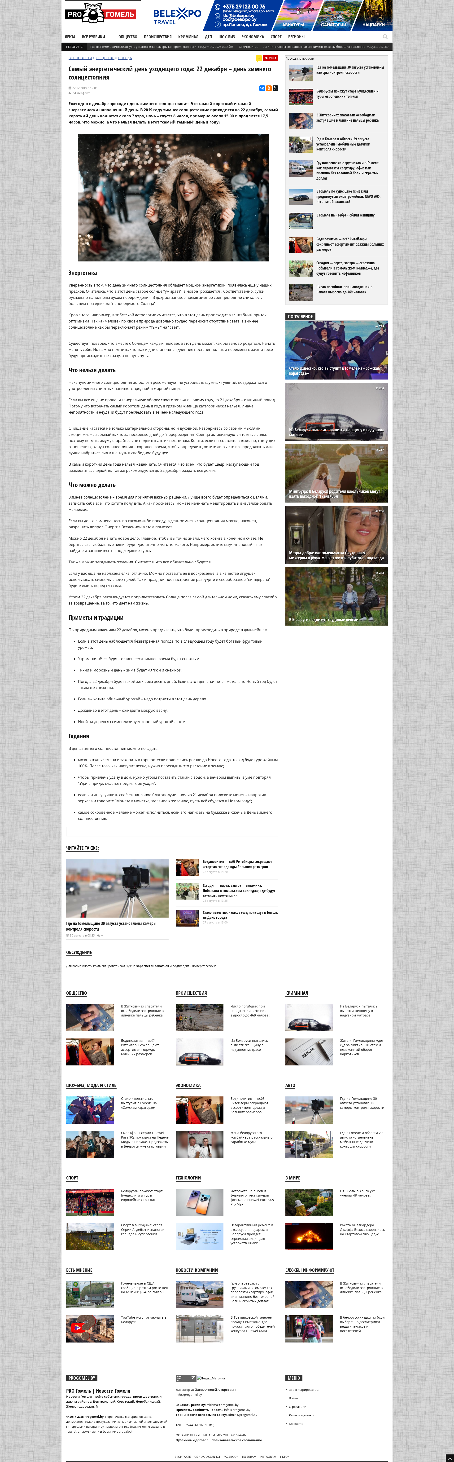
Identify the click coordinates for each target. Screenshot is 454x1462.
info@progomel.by (189, 1394)
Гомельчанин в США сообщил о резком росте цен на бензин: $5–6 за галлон (144, 1287)
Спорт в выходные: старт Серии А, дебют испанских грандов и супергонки (142, 1229)
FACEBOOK (230, 1457)
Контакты (296, 1424)
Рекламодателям (301, 1415)
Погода (125, 58)
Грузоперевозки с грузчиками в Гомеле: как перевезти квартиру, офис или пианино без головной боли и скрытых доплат (347, 170)
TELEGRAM (249, 1457)
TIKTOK (284, 1457)
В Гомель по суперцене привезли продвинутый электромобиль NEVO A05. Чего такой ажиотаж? (348, 196)
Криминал (188, 37)
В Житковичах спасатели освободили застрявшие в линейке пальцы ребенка (347, 117)
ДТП (208, 37)
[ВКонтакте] (262, 88)
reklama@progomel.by (222, 1405)
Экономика (253, 37)
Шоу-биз (226, 37)
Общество (127, 37)
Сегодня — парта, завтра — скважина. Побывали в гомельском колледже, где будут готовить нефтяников (239, 890)
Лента (70, 37)
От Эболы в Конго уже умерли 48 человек (358, 1193)
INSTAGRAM (268, 1457)
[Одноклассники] (269, 88)
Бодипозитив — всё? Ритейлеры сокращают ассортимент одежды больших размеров (302, 46)
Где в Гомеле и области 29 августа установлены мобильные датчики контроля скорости (343, 144)
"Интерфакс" (81, 93)
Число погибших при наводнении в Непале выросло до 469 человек (344, 289)
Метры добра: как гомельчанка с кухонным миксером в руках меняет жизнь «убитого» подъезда (336, 555)
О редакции (297, 1407)
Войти (293, 1398)
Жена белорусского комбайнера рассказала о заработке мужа (251, 1137)
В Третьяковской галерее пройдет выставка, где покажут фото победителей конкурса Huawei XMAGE (253, 1324)
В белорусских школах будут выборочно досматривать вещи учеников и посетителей (363, 1324)
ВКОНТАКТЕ (183, 1457)
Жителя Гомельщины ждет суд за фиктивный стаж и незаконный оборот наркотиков (362, 1047)
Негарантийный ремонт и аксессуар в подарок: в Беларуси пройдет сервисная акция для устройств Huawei (252, 1234)
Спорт (276, 37)
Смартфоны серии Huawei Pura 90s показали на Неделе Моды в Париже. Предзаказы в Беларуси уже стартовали (145, 1139)
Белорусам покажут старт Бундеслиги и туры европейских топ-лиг (347, 93)
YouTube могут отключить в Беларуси (143, 1319)
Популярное (300, 316)
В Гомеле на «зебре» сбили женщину (345, 215)
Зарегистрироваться (304, 1389)
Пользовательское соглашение (236, 1440)
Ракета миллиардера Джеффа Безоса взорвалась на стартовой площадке (362, 1229)
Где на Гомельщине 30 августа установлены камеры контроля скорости (143, 46)
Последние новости (299, 58)
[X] (275, 88)
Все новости (80, 58)
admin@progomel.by (242, 1415)
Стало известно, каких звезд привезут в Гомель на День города (240, 915)
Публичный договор (192, 1440)
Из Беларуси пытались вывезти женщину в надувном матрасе (336, 432)
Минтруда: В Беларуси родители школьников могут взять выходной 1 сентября (334, 494)
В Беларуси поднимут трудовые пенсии (323, 619)
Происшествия (158, 37)
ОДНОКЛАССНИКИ (207, 1457)
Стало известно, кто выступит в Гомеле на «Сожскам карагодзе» (335, 371)
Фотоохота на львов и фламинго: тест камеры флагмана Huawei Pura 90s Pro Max (252, 1198)
